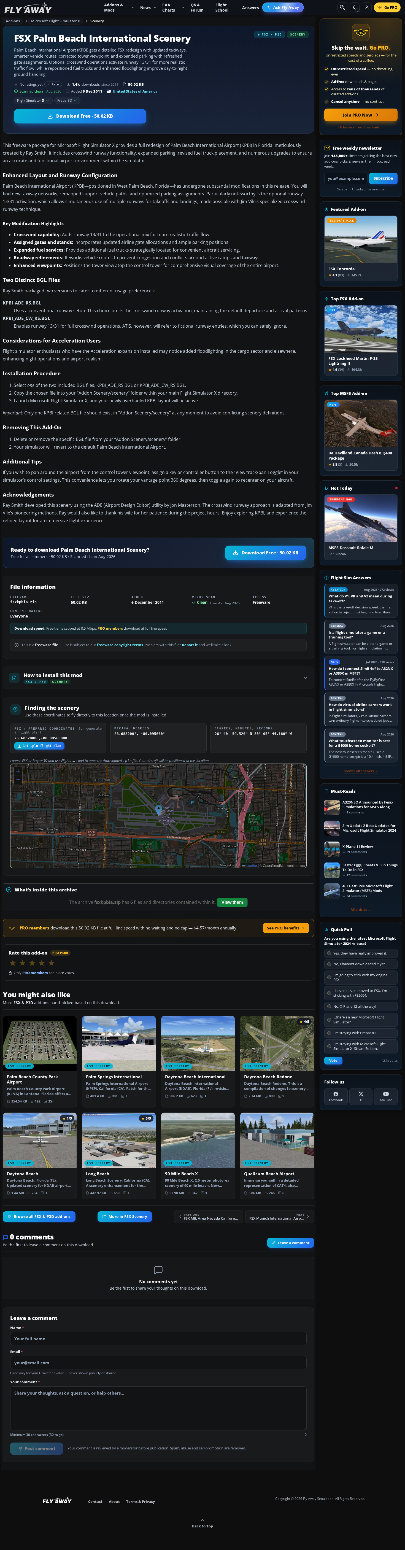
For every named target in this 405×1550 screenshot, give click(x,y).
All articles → (361, 909)
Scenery (97, 20)
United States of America (135, 91)
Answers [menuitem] (250, 7)
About (114, 1501)
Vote (333, 1060)
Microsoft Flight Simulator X (55, 20)
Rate (55, 84)
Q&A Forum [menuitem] (197, 7)
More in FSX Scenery (128, 1216)
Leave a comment (294, 1242)
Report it (190, 645)
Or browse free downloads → (361, 127)
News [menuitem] (145, 7)
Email (16, 1352)
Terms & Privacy (140, 1501)
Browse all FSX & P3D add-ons (42, 1216)
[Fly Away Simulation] (28, 7)
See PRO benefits (283, 928)
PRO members (110, 628)
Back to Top (202, 1526)
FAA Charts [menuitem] (168, 7)
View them (232, 902)
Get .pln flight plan (42, 746)
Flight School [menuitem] (221, 7)
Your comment (25, 1382)
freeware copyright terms (120, 645)
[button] (158, 810)
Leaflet (251, 865)
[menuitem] (283, 7)
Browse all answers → (361, 771)
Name (17, 1328)
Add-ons (13, 20)
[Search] (342, 7)
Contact (95, 1501)
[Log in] (367, 7)
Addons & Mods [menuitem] (113, 7)
